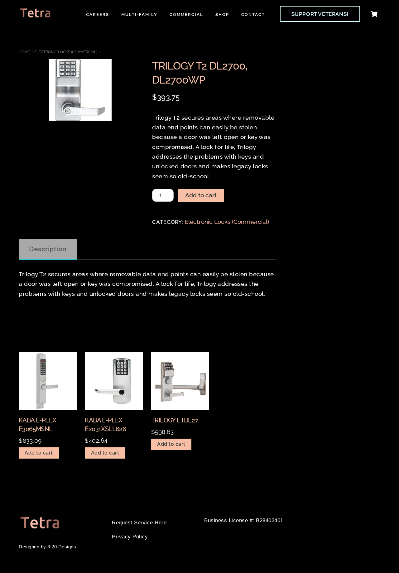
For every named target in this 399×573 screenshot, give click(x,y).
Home (24, 52)
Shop (222, 14)
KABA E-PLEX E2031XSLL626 (105, 425)
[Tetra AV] (35, 15)
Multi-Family (139, 14)
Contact (253, 14)
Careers (97, 14)
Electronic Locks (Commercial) (65, 52)
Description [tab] (48, 249)
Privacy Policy (130, 537)
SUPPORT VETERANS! (320, 14)
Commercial (186, 14)
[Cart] (374, 14)
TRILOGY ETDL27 (174, 420)
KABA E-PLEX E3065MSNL (37, 425)
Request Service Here (139, 523)
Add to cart (201, 195)
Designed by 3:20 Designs (47, 546)
